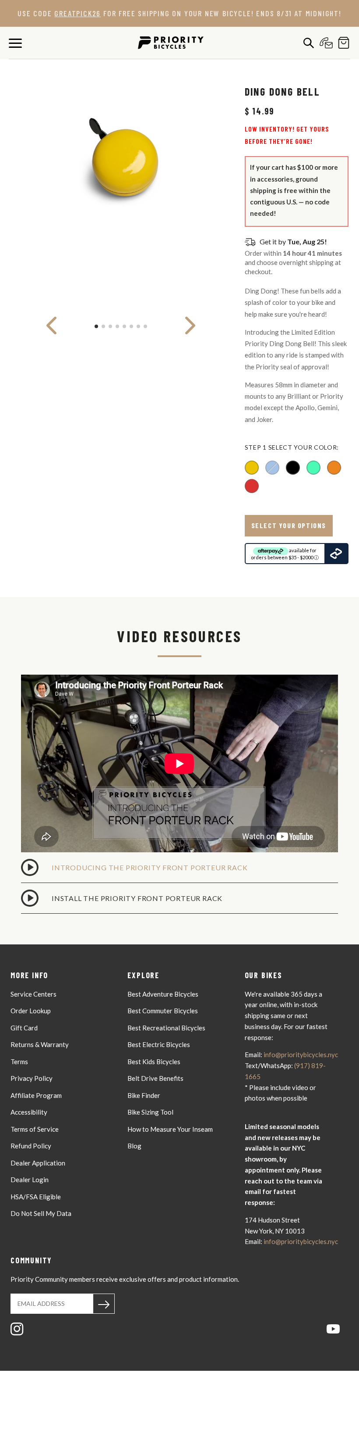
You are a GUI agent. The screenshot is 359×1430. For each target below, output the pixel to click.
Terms (19, 1061)
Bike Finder (143, 1095)
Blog (134, 1146)
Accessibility (29, 1112)
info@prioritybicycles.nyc (301, 1054)
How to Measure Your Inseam (170, 1129)
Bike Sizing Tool (150, 1112)
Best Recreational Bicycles (166, 1028)
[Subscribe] (104, 1304)
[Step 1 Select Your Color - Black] (293, 468)
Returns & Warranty (40, 1044)
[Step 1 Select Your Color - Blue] (272, 468)
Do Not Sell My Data (41, 1213)
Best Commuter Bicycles (162, 1011)
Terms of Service (35, 1129)
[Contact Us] (324, 43)
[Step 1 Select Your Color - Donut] (313, 468)
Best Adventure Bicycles (162, 994)
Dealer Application (38, 1163)
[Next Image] (190, 325)
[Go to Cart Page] (341, 42)
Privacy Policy (32, 1078)
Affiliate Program (36, 1095)
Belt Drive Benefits (155, 1078)
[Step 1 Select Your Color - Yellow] (252, 468)
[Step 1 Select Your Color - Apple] (252, 486)
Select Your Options (288, 525)
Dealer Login (30, 1179)
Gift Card (24, 1028)
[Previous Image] (51, 325)
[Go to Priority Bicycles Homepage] (171, 43)
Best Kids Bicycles (153, 1061)
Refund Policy (31, 1146)
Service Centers (33, 994)
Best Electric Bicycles (158, 1044)
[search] (306, 42)
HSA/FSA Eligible (36, 1197)
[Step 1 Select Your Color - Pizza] (334, 468)
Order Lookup (31, 1011)
